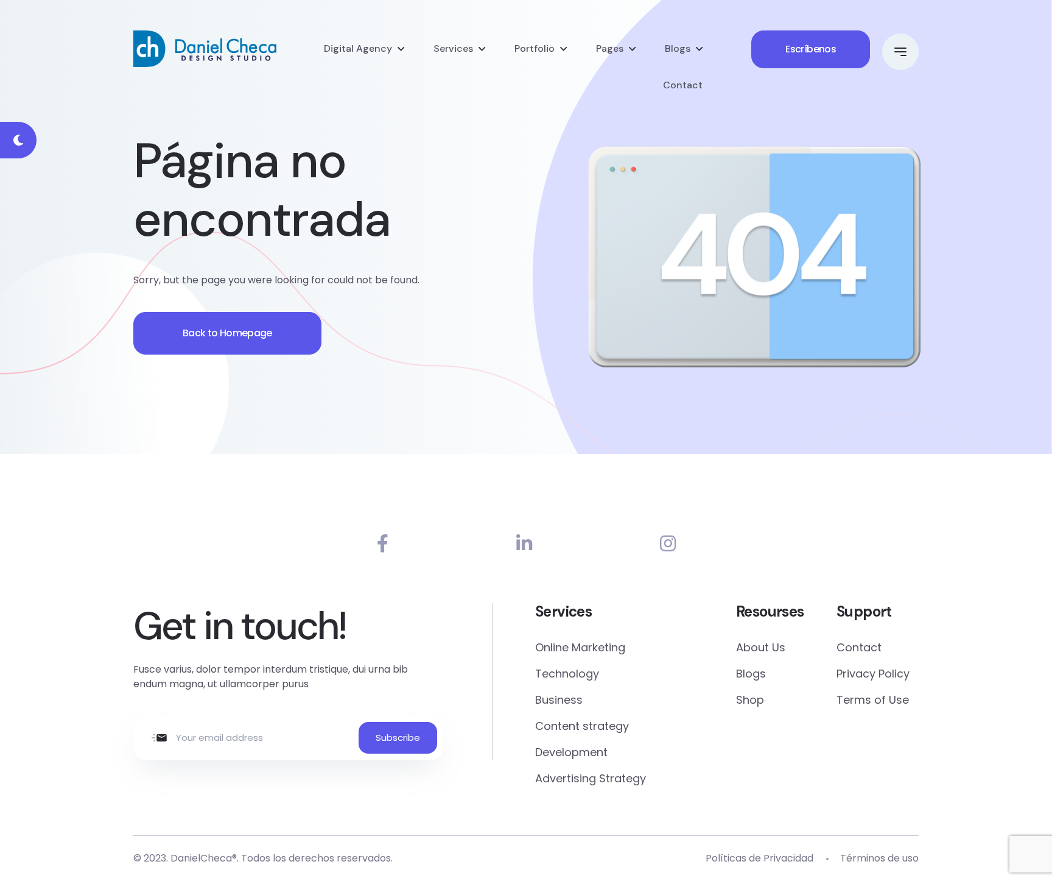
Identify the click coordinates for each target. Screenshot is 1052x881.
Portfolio (534, 48)
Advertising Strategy (590, 778)
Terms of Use (872, 699)
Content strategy (582, 726)
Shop (750, 699)
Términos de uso (879, 858)
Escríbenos (810, 49)
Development (571, 752)
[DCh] (204, 48)
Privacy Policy (873, 673)
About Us (760, 647)
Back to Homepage (227, 333)
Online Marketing (580, 647)
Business (559, 699)
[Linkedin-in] (524, 544)
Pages (609, 48)
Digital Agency (358, 48)
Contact (683, 85)
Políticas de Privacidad (759, 858)
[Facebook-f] (382, 544)
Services (453, 48)
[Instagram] (668, 544)
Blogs (677, 48)
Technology (567, 673)
